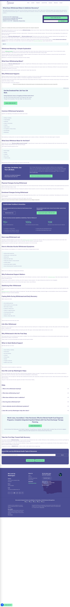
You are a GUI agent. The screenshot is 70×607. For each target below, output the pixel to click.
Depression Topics (30, 460)
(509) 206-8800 (11, 485)
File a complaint (10, 509)
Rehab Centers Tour (9, 212)
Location (32, 2)
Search (3, 453)
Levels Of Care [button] (44, 2)
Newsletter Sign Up (46, 478)
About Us (30, 476)
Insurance (50, 2)
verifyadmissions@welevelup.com (14, 489)
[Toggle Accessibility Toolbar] (2, 604)
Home (28, 2)
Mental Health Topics (40, 460)
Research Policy (22, 20)
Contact (60, 2)
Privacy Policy (30, 479)
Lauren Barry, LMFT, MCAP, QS (16, 18)
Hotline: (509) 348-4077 (56, 17)
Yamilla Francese (15, 16)
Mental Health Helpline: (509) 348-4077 (46, 212)
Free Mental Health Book (32, 478)
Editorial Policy (16, 20)
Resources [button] (56, 2)
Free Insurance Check (32, 483)
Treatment (38, 2)
